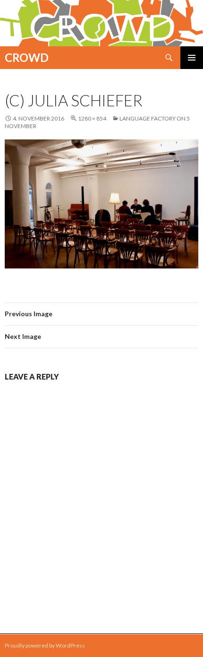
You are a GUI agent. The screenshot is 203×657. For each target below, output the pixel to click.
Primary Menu (191, 57)
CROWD (27, 57)
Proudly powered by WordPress (45, 645)
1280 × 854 (92, 118)
